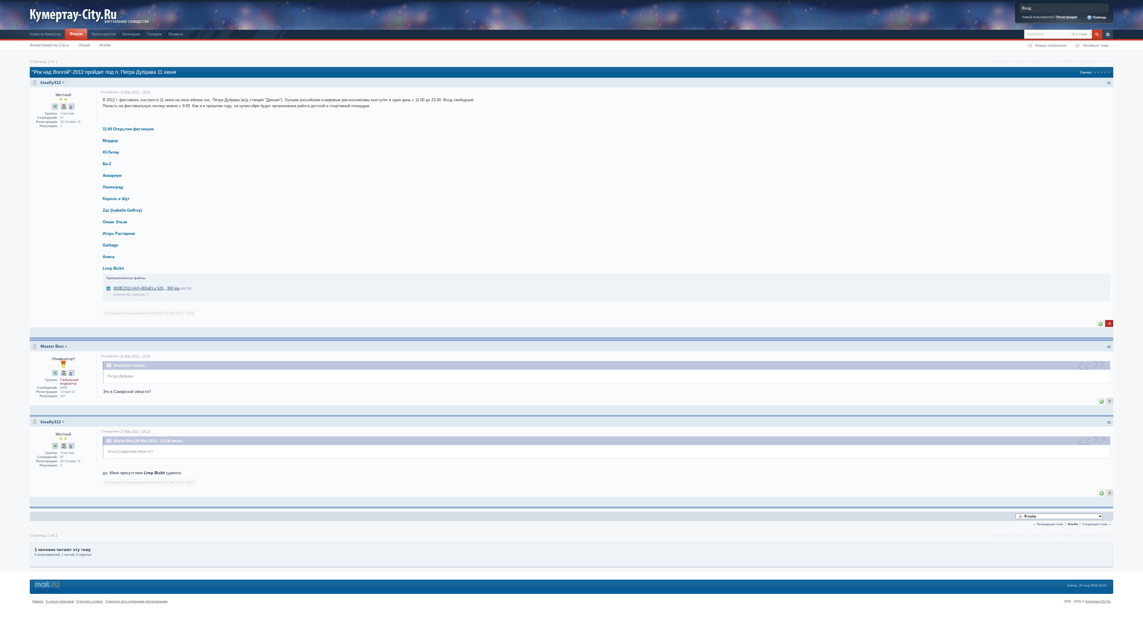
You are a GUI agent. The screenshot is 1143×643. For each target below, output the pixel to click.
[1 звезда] (1095, 72)
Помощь (1099, 17)
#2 (1109, 347)
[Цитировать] (71, 106)
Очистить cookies (89, 601)
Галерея (154, 34)
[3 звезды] (1102, 72)
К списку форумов (60, 601)
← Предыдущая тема (1048, 524)
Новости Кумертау (45, 34)
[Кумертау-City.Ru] (75, 14)
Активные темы (1096, 45)
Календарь (131, 34)
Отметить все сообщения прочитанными (136, 601)
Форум (76, 34)
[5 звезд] (1109, 72)
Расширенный (1108, 34)
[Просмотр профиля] (63, 82)
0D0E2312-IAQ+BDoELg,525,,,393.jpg (146, 288)
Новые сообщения (1051, 45)
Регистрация (1066, 17)
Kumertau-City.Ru (1098, 601)
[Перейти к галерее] (55, 106)
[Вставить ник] (63, 106)
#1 (1109, 83)
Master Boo (52, 346)
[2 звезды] (1098, 72)
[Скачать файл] (108, 288)
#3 (1109, 422)
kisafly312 (50, 82)
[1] (1100, 324)
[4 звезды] (1105, 72)
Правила (175, 34)
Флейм (1073, 524)
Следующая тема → (1096, 524)
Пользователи (103, 34)
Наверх (37, 601)
